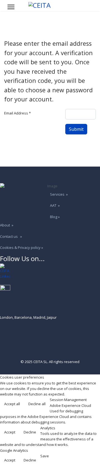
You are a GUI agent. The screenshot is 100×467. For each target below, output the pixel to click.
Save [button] (44, 455)
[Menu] (11, 7)
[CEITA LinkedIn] (50, 271)
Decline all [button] (37, 403)
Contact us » (11, 236)
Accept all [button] (12, 403)
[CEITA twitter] (50, 290)
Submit (76, 129)
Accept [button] (9, 432)
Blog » (55, 216)
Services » (59, 194)
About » (6, 225)
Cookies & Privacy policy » (21, 247)
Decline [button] (30, 432)
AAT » (55, 205)
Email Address (17, 113)
